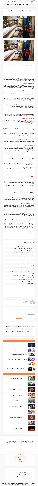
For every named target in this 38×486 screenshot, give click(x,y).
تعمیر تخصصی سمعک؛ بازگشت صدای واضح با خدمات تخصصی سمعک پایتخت (23, 262)
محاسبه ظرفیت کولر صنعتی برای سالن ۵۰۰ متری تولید (27, 258)
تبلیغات (20, 459)
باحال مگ (20, 14)
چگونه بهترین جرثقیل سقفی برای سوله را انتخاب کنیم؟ (26, 260)
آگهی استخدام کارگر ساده (11, 87)
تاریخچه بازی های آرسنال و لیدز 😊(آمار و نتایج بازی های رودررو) (25, 269)
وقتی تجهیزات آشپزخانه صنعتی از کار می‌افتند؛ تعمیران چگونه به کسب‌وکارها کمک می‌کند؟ (22, 271)
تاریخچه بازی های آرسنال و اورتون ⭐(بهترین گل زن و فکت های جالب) (24, 252)
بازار (17, 14)
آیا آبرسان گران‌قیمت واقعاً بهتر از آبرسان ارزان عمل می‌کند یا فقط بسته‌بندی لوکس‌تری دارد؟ (21, 265)
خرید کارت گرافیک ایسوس (26, 326)
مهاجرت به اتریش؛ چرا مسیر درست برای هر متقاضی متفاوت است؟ (25, 256)
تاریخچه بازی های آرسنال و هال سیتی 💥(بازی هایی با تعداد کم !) (25, 250)
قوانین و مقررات (20, 461)
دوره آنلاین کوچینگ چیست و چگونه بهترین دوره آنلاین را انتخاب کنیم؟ (24, 275)
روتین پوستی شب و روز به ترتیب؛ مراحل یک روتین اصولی (26, 254)
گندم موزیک (32, 326)
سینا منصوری (27, 301)
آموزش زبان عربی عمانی (8, 326)
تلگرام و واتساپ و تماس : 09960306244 (20, 474)
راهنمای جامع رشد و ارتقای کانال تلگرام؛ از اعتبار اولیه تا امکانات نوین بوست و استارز (22, 279)
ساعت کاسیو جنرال (14, 326)
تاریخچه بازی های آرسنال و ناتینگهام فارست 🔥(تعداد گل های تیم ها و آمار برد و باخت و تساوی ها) (20, 267)
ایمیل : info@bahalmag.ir (20, 476)
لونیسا (31, 331)
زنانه (23, 4)
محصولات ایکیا (31, 328)
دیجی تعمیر (26, 328)
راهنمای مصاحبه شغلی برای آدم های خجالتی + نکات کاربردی (26, 246)
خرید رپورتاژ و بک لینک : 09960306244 (20, 472)
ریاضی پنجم (11, 328)
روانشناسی (26, 4)
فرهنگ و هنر (7, 4)
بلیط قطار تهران (22, 328)
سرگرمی (12, 4)
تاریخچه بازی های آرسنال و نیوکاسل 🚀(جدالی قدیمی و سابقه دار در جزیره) (23, 248)
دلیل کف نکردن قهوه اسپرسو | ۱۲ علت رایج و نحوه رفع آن (26, 283)
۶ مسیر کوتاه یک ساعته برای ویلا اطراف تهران (28, 281)
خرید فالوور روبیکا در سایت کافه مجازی (11, 331)
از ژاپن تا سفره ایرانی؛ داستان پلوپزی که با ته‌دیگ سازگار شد (26, 277)
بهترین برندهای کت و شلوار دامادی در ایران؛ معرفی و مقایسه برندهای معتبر (24, 263)
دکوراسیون (16, 4)
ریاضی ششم (6, 328)
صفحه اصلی (20, 457)
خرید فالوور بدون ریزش (20, 331)
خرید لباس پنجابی (27, 331)
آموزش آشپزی (19, 333)
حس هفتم (19, 326)
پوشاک (20, 4)
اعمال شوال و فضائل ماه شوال (30, 273)
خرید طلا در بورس (16, 328)
